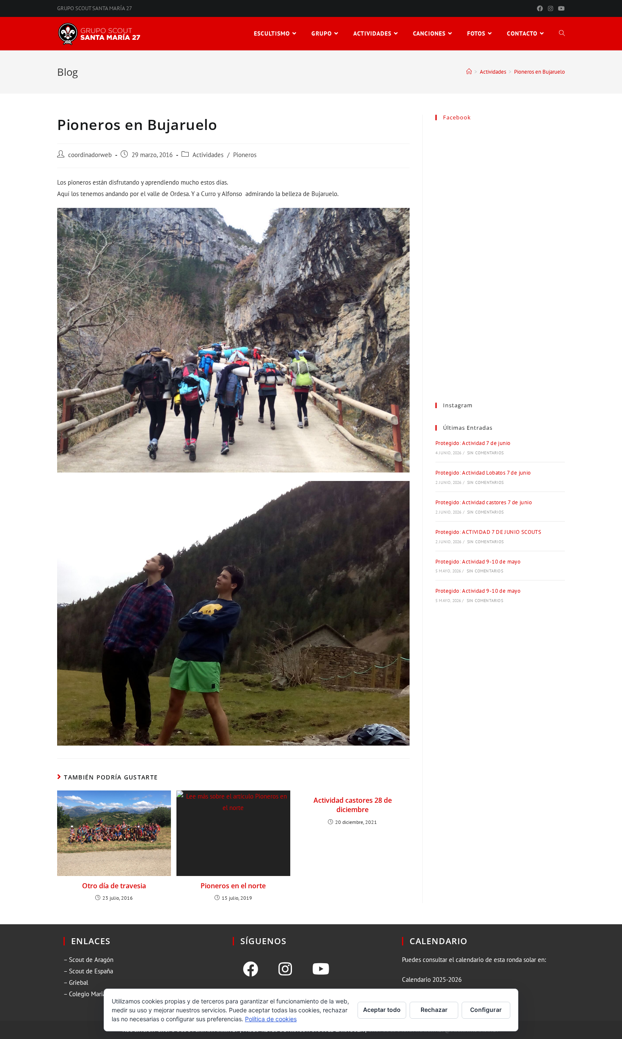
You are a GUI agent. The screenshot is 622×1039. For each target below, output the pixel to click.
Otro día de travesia (114, 885)
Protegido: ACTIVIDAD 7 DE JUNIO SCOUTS (488, 532)
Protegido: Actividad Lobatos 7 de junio (483, 472)
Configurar (486, 1009)
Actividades (208, 155)
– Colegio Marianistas (92, 994)
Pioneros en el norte (233, 885)
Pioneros (244, 155)
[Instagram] (285, 969)
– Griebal (75, 982)
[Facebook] (250, 969)
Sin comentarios (485, 453)
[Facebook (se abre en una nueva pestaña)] (539, 8)
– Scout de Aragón (88, 960)
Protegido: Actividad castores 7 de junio (483, 502)
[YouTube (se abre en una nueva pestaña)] (560, 8)
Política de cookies (271, 1018)
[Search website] (562, 33)
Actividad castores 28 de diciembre (353, 805)
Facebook (457, 117)
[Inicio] (469, 71)
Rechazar (434, 1009)
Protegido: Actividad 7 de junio (472, 443)
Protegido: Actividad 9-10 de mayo (477, 561)
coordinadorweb (90, 155)
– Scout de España (88, 971)
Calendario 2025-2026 (432, 979)
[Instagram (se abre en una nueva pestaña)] (550, 8)
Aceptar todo (382, 1009)
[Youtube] (321, 969)
